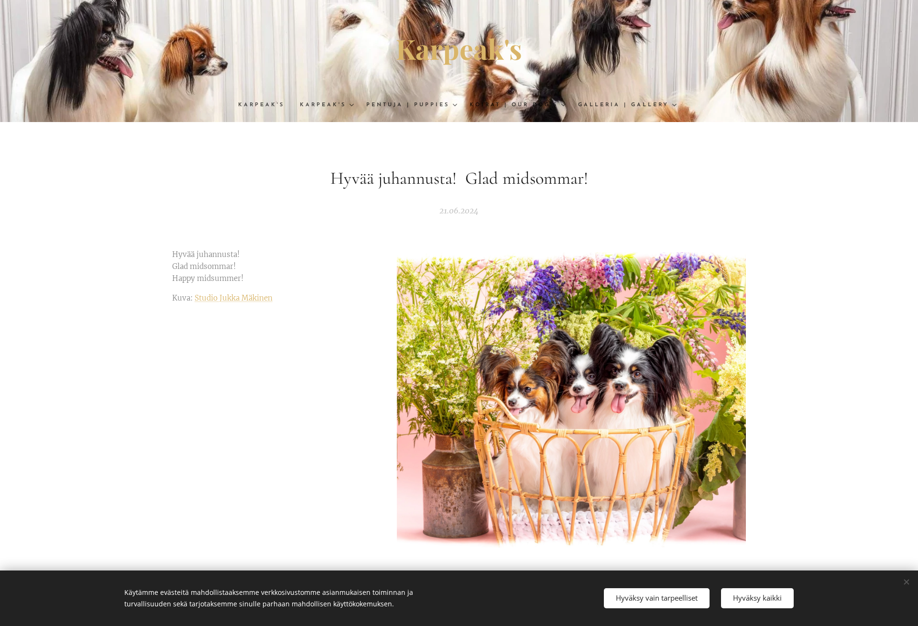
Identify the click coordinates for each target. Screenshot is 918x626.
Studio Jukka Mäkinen (234, 297)
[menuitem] (265, 105)
